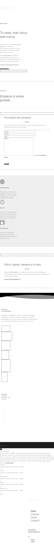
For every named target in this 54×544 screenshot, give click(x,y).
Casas (6, 415)
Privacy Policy (10, 463)
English (33, 539)
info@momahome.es (6, 426)
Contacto (7, 417)
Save (1, 494)
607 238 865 (3, 423)
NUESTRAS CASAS (4, 68)
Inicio (6, 411)
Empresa (7, 413)
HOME (9, 7)
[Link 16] (0, 449)
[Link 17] (1, 449)
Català (33, 541)
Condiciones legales (10, 419)
